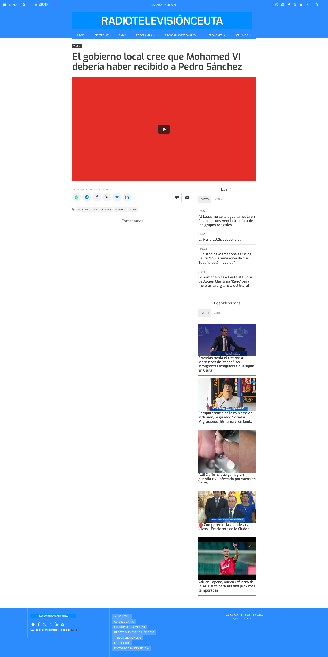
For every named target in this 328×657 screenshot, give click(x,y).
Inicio (80, 35)
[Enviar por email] (187, 197)
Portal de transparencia (131, 648)
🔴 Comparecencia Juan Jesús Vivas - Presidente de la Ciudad (223, 526)
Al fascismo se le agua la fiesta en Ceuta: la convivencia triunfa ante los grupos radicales (226, 220)
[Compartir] (277, 4)
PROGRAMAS (144, 35)
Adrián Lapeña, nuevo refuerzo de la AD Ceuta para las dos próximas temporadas (226, 586)
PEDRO (133, 210)
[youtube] (56, 624)
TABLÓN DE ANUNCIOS (127, 637)
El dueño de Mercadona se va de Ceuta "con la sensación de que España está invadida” (224, 258)
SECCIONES (216, 35)
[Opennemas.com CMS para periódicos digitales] (244, 616)
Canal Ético (122, 642)
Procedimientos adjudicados (134, 632)
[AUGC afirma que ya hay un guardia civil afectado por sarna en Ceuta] (227, 451)
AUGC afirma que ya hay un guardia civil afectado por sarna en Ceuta (226, 478)
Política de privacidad (129, 627)
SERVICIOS (241, 35)
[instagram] (50, 624)
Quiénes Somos (124, 621)
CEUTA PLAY (102, 35)
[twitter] (44, 624)
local (95, 210)
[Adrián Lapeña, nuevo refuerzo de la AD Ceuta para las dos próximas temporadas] (227, 558)
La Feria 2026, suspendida (219, 239)
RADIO (122, 35)
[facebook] (39, 624)
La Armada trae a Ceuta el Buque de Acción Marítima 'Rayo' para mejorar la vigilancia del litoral (225, 281)
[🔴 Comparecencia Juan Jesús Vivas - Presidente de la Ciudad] (227, 507)
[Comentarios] (177, 197)
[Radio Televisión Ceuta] (162, 20)
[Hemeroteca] (316, 4)
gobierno (83, 210)
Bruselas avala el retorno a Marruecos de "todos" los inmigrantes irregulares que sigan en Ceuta (226, 364)
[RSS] (62, 624)
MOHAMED (120, 210)
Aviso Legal (122, 616)
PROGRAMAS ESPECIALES (180, 35)
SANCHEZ (106, 210)
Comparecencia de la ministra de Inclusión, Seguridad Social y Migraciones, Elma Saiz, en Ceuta (225, 417)
